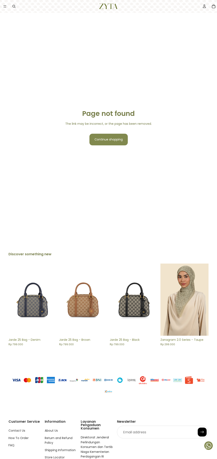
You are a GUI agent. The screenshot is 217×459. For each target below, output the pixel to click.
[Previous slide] (13, 299)
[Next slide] (52, 299)
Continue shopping (109, 139)
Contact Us (16, 431)
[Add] (50, 329)
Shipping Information (60, 450)
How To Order (18, 438)
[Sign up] (202, 432)
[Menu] (5, 6)
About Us (51, 431)
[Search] (14, 6)
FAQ (11, 445)
